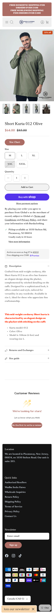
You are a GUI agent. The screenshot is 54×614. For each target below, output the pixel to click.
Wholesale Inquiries (15, 492)
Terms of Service (13, 507)
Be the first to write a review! (27, 425)
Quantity (9, 172)
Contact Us (10, 516)
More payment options (27, 204)
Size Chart (14, 142)
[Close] (33, 609)
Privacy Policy (12, 511)
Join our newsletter (17, 609)
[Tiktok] (20, 556)
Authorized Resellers (15, 482)
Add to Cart (27, 187)
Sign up (13, 545)
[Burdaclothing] (27, 22)
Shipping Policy (13, 502)
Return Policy (12, 497)
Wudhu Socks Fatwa (15, 487)
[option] (27, 65)
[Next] (47, 9)
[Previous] (6, 9)
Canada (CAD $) (15, 599)
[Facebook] (6, 556)
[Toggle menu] (7, 22)
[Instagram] (13, 556)
